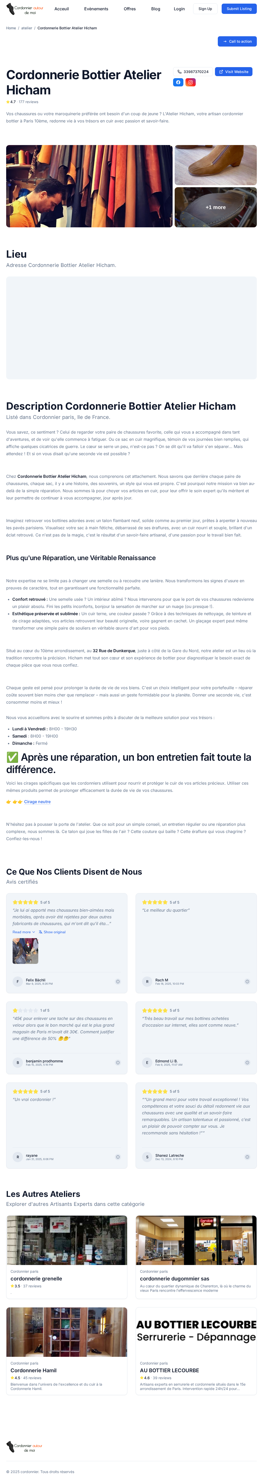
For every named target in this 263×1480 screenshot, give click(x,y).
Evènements (96, 8)
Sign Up (205, 8)
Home (11, 28)
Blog (155, 8)
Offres (130, 8)
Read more (22, 932)
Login (179, 8)
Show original (54, 932)
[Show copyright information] (118, 982)
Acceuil (61, 8)
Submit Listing (239, 8)
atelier (26, 28)
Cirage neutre (37, 801)
